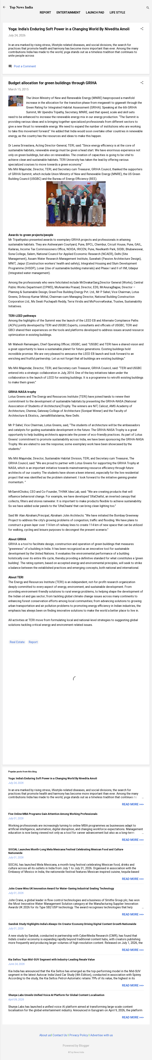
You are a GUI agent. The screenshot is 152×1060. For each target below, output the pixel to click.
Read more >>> (133, 804)
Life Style (117, 12)
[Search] (148, 8)
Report (45, 12)
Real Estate (17, 642)
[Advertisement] (76, 737)
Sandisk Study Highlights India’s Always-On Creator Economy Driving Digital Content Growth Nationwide (72, 924)
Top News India (21, 7)
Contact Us (60, 1035)
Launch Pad (95, 12)
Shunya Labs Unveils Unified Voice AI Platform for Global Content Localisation (56, 995)
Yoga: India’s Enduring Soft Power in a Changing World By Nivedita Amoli (68, 29)
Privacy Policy (78, 1035)
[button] (142, 29)
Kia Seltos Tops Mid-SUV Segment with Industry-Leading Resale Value (51, 959)
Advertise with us (101, 1035)
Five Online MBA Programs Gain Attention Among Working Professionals (52, 813)
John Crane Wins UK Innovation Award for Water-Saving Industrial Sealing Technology (61, 888)
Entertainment (68, 12)
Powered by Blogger (76, 1045)
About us (45, 1035)
